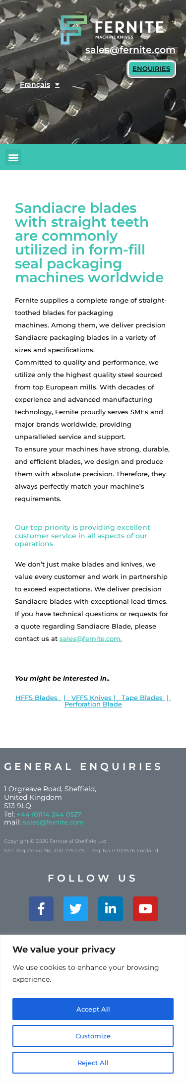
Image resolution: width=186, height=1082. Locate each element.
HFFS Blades (38, 697)
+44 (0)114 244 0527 (49, 814)
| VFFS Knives (88, 697)
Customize (93, 1036)
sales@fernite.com (53, 822)
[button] (13, 157)
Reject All (93, 1063)
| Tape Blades (139, 697)
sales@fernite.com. (91, 638)
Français (35, 84)
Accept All (93, 1009)
